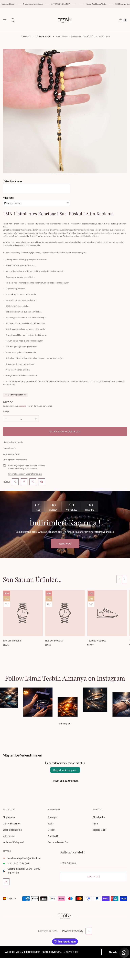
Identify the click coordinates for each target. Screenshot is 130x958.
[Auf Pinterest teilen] (41, 481)
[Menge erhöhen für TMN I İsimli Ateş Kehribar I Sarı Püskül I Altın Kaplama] (35, 419)
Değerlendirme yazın (65, 769)
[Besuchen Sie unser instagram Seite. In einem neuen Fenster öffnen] (6, 881)
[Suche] (13, 20)
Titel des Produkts (12, 640)
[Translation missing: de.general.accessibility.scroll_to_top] (88, 931)
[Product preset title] (23, 613)
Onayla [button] (113, 952)
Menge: (6, 411)
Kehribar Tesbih (43, 36)
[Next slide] (124, 579)
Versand (22, 406)
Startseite (25, 36)
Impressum (13, 872)
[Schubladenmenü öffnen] (4, 20)
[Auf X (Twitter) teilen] (32, 481)
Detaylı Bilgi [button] (70, 951)
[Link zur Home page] (65, 917)
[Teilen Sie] (15, 481)
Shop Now (65, 543)
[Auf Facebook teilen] (24, 481)
